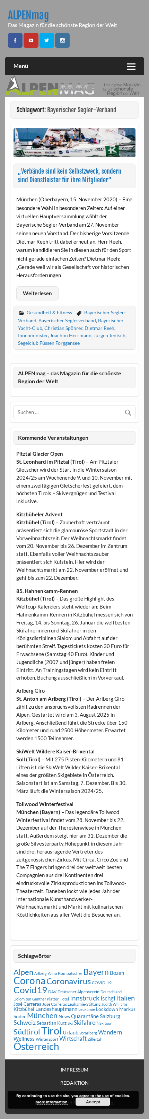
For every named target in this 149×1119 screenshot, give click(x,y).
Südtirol (27, 1031)
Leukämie (86, 1009)
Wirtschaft (73, 1038)
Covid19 (30, 990)
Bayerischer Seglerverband (67, 320)
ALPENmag (28, 15)
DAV (52, 991)
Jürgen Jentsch (109, 335)
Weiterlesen (37, 293)
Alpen (23, 972)
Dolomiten (22, 999)
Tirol (51, 1030)
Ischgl (107, 998)
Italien (125, 998)
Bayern (96, 972)
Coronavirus (68, 981)
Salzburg (110, 1016)
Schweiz (25, 1022)
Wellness (24, 1038)
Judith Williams (115, 1004)
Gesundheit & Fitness (49, 312)
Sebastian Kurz (52, 1023)
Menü (21, 65)
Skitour (105, 1023)
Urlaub (70, 1032)
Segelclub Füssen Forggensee (49, 343)
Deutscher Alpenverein (78, 991)
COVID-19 (102, 982)
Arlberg (40, 973)
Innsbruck (84, 998)
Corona (29, 980)
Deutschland (111, 991)
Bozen (117, 973)
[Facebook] (15, 40)
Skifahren (86, 1022)
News (64, 1016)
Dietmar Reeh (99, 328)
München (42, 1015)
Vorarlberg (88, 1033)
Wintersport (47, 1039)
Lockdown (107, 1009)
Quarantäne (85, 1016)
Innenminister (33, 335)
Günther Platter (45, 999)
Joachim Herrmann (70, 335)
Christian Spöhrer (63, 328)
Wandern (110, 1032)
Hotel (64, 999)
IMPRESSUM (74, 1069)
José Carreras (27, 1004)
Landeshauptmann (56, 1009)
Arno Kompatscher (65, 973)
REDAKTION (74, 1083)
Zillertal (94, 1039)
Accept (93, 1102)
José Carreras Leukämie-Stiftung (71, 1004)
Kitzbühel (24, 1009)
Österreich (36, 1046)
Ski (70, 1023)
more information (52, 1101)
